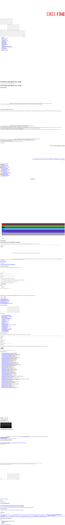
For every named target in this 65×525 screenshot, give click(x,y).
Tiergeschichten (4, 45)
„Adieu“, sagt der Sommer (3, 298)
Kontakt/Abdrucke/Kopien (5, 50)
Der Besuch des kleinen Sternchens (5, 167)
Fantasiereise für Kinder (24, 514)
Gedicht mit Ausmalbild (51, 514)
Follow (1, 519)
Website (1, 277)
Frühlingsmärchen (45, 514)
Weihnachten (23, 516)
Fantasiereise (20, 514)
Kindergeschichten (51, 515)
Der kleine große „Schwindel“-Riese (6, 326)
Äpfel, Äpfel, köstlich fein (5, 382)
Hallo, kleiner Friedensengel (5, 325)
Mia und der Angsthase (4, 317)
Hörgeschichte (35, 515)
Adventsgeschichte (4, 514)
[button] (4, 223)
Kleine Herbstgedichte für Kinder (6, 358)
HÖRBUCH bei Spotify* (7, 443)
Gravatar (3, 278)
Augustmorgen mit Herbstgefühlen (6, 359)
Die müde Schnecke (4, 321)
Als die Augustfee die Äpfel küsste (6, 365)
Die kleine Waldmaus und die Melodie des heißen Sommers (9, 324)
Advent (1, 514)
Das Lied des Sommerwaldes (5, 330)
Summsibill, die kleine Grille (5, 323)
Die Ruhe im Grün (4, 361)
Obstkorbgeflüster (4, 371)
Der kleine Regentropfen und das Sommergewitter (8, 364)
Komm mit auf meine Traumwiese (6, 320)
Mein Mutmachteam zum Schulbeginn (6, 379)
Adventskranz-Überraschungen (5, 174)
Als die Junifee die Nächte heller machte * (7, 328)
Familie (13, 514)
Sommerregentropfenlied (5, 327)
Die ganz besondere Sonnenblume (6, 353)
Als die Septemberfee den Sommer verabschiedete (8, 354)
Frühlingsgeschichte (35, 514)
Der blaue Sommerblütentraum (5, 375)
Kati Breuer (35, 436)
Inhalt (2, 38)
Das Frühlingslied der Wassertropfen (5, 437)
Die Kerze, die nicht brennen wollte (5, 172)
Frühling (31, 514)
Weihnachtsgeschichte (3, 259)
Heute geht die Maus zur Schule (31, 295)
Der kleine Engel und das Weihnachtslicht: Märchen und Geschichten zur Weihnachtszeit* (13, 506)
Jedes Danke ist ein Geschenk (5, 387)
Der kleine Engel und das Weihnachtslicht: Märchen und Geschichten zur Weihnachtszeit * (13, 505)
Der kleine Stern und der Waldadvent (5, 175)
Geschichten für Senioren (14, 515)
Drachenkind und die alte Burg (5, 331)
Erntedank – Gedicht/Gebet (5, 385)
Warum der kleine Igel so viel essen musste (7, 318)
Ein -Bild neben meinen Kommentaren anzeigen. (8, 278)
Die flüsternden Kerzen (4, 170)
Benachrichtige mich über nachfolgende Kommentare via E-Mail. (9, 281)
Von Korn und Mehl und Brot (5, 372)
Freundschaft (28, 514)
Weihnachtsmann (8, 259)
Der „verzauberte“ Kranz (4, 171)
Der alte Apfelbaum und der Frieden (4, 302)
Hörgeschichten (4, 47)
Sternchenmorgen (3, 166)
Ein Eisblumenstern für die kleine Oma (5, 169)
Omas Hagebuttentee (4, 370)
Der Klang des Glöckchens (4, 165)
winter (15, 259)
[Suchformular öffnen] (6, 21)
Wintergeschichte (18, 259)
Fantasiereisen (3, 40)
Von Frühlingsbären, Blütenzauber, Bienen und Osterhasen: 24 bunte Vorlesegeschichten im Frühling (14, 442)
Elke (14, 83)
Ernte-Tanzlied (3, 380)
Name (1, 274)
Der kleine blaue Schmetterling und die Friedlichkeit (6, 303)
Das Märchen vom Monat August (4, 299)
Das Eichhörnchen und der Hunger (6, 373)
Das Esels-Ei (3, 383)
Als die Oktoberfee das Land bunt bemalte (7, 384)
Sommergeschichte (2, 516)
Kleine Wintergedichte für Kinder (6, 369)
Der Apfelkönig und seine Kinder (6, 356)
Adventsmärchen (8, 514)
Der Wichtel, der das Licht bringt (6, 368)
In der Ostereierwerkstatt (3, 438)
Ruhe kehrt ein (3, 366)
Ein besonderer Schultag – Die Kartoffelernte (7, 316)
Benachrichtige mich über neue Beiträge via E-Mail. (7, 282)
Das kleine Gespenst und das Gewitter (6, 315)
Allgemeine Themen (4, 39)
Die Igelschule (3, 378)
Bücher (3, 49)
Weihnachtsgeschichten (4, 44)
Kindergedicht (42, 515)
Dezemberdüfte (3, 164)
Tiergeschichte (7, 516)
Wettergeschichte (12, 259)
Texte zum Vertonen (4, 48)
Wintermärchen (22, 259)
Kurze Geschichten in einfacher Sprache (6, 46)
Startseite (3, 37)
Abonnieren (2, 246)
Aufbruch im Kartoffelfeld (5, 367)
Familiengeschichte (16, 514)
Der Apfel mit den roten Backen (5, 319)
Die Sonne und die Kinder (3, 301)
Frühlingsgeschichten (4, 41)
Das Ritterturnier (4, 386)
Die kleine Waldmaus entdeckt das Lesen (5, 300)
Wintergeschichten (4, 43)
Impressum (3, 522)
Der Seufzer (3, 322)
